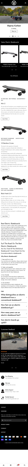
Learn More (5, 119)
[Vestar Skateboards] (14, 3)
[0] (17, 465)
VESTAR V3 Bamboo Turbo (9, 64)
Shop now (14, 31)
